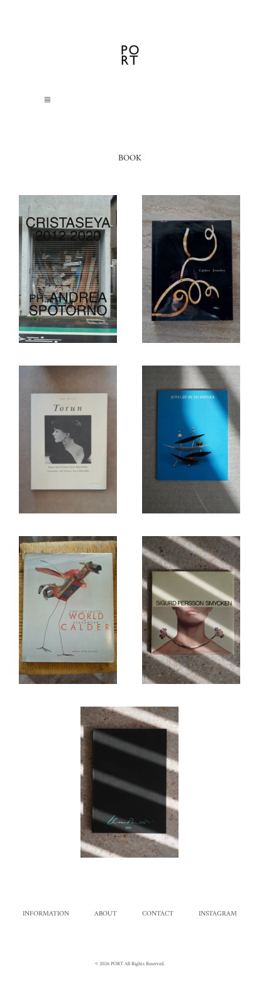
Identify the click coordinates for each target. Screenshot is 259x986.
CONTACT (158, 914)
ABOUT (105, 914)
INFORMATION (46, 914)
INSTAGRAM (218, 914)
